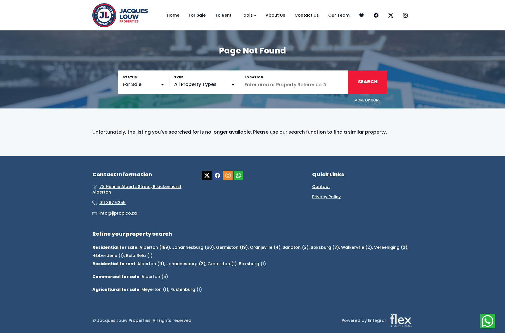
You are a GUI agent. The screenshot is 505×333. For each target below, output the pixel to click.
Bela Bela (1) (139, 255)
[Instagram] (405, 15)
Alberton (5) (154, 276)
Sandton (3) (296, 247)
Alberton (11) (150, 264)
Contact (321, 186)
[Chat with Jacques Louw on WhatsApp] (487, 321)
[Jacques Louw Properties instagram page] (228, 175)
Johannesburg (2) (185, 264)
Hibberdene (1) (108, 255)
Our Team (339, 15)
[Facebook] (376, 15)
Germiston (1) (222, 264)
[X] (390, 15)
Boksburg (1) (252, 264)
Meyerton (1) (154, 289)
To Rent (223, 15)
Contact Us (307, 15)
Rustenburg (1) (186, 289)
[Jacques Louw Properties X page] (207, 175)
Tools (247, 15)
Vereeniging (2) (390, 247)
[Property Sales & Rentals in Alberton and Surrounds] (120, 15)
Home (173, 15)
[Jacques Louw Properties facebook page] (217, 175)
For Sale (197, 15)
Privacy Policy (326, 197)
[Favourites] (361, 15)
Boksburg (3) (325, 247)
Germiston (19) (232, 247)
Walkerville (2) (356, 247)
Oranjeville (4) (265, 247)
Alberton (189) (154, 247)
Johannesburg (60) (193, 247)
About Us (275, 15)
